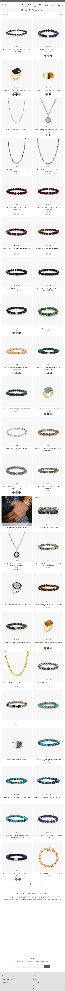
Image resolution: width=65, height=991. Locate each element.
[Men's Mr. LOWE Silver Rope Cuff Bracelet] (17, 511)
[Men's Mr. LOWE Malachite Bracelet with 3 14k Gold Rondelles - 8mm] (48, 351)
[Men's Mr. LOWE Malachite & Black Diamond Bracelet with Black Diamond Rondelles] (17, 391)
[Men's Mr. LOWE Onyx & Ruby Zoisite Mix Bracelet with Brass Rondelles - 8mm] (48, 272)
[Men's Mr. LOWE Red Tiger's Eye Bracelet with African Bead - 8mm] (17, 272)
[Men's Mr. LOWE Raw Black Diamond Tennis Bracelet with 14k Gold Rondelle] (17, 33)
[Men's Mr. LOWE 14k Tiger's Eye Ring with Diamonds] (48, 74)
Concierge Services (6, 982)
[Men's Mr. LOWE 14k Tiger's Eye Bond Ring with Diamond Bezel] (48, 626)
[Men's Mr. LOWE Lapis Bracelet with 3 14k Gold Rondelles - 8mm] (17, 857)
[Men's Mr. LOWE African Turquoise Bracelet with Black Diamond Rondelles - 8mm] (48, 547)
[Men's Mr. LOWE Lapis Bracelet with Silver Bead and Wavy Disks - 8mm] (48, 33)
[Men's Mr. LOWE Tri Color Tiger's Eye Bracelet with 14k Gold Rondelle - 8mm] (48, 232)
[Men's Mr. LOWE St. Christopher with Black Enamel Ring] (17, 588)
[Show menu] (2, 5)
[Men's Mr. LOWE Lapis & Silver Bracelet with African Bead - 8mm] (48, 819)
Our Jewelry (36, 982)
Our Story (35, 979)
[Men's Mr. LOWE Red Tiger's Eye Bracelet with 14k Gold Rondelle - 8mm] (48, 191)
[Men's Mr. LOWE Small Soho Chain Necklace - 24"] (17, 113)
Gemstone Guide (5, 989)
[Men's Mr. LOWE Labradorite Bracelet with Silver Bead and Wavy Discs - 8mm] (17, 470)
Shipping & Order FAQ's (7, 979)
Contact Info (4, 986)
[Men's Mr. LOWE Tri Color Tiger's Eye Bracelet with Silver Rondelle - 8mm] (17, 232)
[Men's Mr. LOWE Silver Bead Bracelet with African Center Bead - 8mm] (48, 666)
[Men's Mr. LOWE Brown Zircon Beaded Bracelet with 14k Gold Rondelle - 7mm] (48, 432)
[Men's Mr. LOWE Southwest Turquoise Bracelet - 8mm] (48, 705)
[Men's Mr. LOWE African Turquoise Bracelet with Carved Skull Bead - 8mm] (17, 626)
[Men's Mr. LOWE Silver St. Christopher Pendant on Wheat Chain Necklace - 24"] (48, 113)
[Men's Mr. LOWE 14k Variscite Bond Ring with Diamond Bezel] (48, 391)
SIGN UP (46, 966)
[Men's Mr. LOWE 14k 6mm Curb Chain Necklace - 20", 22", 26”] (17, 666)
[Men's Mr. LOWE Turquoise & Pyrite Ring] (17, 743)
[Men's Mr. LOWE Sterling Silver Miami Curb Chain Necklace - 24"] (48, 153)
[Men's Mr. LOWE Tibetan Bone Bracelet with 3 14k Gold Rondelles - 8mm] (17, 351)
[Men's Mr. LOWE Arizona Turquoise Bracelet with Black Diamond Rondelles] (48, 743)
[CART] (62, 5)
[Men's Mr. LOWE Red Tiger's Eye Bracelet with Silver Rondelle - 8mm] (17, 191)
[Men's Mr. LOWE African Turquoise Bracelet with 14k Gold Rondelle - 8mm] (48, 470)
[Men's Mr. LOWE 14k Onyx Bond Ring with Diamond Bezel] (17, 74)
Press (34, 989)
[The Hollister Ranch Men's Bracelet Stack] (48, 511)
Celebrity (35, 986)
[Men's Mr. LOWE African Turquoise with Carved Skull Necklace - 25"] (17, 153)
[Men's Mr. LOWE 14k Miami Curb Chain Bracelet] (48, 857)
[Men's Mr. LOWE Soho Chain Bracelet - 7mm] (17, 432)
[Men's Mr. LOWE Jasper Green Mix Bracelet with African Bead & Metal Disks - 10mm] (48, 310)
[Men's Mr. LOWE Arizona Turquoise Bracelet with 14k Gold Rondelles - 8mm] (17, 781)
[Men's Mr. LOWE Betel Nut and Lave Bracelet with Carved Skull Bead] (17, 705)
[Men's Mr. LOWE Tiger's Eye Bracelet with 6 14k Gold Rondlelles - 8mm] (48, 588)
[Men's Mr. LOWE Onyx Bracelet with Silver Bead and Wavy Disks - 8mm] (17, 310)
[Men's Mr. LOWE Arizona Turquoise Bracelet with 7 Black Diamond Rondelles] (48, 781)
